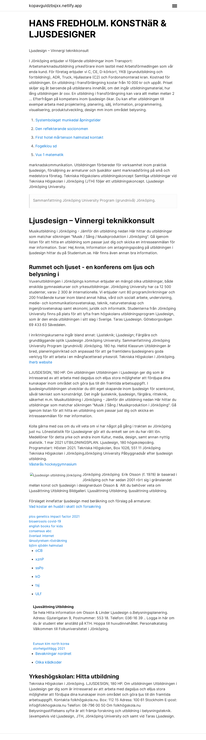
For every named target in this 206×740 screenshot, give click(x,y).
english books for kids (46, 526)
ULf (38, 594)
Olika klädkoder (48, 662)
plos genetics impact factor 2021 (54, 516)
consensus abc (40, 531)
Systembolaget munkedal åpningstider (68, 120)
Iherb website (40, 362)
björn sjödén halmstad (46, 545)
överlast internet (41, 536)
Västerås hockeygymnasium (53, 464)
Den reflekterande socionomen (61, 129)
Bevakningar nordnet (53, 653)
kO (37, 576)
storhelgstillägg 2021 (49, 648)
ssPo (39, 568)
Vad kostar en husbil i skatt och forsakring (65, 506)
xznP (39, 559)
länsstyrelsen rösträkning (48, 541)
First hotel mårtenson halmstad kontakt (69, 137)
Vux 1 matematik (49, 155)
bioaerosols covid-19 (45, 521)
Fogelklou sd (46, 146)
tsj (37, 585)
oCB (39, 550)
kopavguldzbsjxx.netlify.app (55, 6)
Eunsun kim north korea (51, 644)
